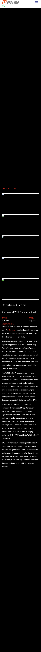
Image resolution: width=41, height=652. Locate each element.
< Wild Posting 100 (11, 189)
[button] (37, 2)
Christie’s (12, 330)
